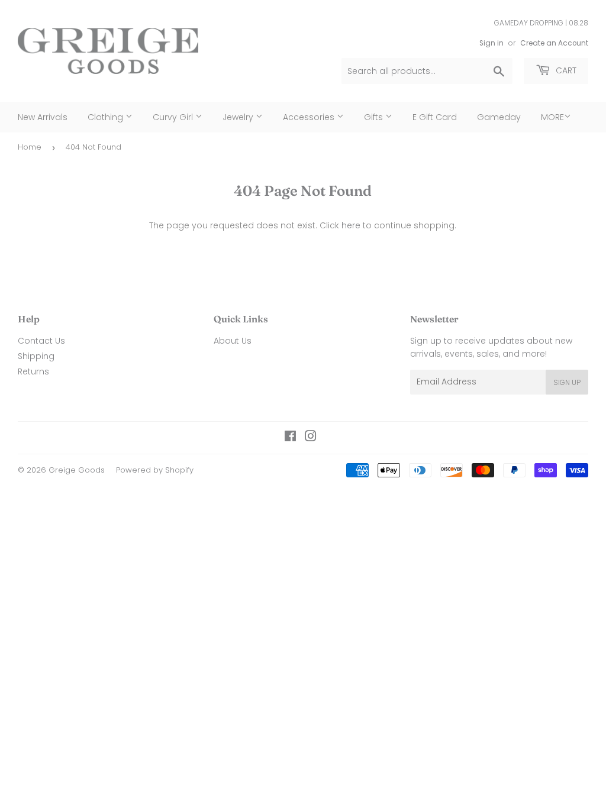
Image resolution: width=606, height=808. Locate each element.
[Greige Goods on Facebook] (290, 438)
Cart (564, 70)
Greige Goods (77, 470)
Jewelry (239, 117)
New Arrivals (42, 117)
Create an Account (554, 43)
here (350, 225)
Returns (33, 371)
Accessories (310, 117)
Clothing (106, 117)
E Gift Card (434, 117)
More (552, 117)
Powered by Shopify (155, 470)
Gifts (374, 117)
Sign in (491, 43)
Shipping (36, 356)
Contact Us (41, 341)
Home (29, 147)
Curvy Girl (174, 117)
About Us (233, 341)
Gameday (499, 117)
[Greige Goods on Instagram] (311, 438)
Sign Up (567, 382)
